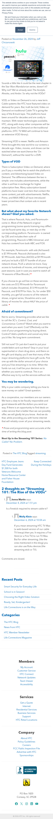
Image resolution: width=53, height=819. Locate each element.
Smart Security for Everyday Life (20, 586)
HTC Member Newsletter (16, 632)
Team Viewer (26, 680)
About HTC (26, 738)
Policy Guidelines (26, 741)
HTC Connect (26, 674)
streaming (40, 453)
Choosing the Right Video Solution (21, 597)
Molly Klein (25, 516)
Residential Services (26, 709)
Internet (27, 706)
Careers (26, 745)
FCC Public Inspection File (26, 748)
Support (26, 716)
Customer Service (26, 670)
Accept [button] (20, 30)
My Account (26, 667)
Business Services (26, 713)
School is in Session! (14, 591)
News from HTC (12, 627)
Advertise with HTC (26, 751)
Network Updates (26, 677)
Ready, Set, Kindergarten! (17, 602)
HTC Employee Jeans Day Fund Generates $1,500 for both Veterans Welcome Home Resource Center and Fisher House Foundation (14, 471)
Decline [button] (32, 30)
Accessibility (26, 684)
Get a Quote (26, 702)
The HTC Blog (20, 453)
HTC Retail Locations (26, 719)
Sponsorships (26, 755)
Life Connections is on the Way (19, 607)
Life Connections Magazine (18, 637)
